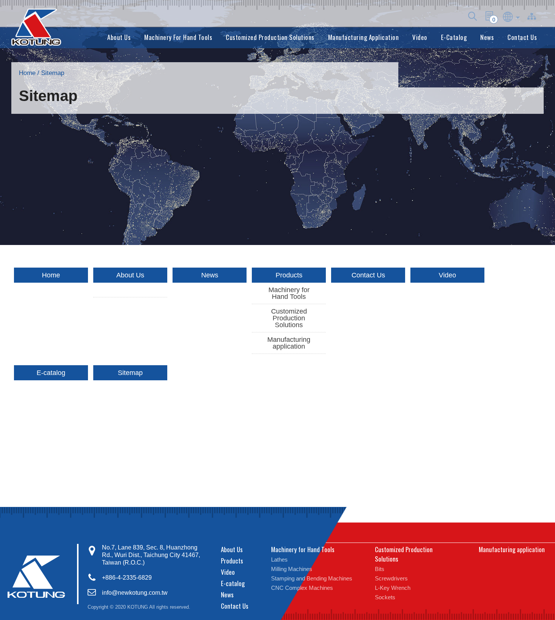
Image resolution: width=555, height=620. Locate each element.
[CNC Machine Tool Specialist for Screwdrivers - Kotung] (36, 27)
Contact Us (522, 37)
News (487, 37)
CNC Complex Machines (302, 588)
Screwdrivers (391, 578)
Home (27, 73)
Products (289, 275)
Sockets (385, 597)
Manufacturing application (363, 37)
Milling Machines (291, 569)
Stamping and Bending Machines (311, 578)
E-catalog (454, 37)
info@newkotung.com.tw (135, 592)
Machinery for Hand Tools (178, 37)
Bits (379, 569)
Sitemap (130, 373)
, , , (151, 555)
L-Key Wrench (392, 588)
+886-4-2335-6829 (127, 577)
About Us (119, 37)
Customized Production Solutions (270, 37)
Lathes (279, 559)
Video (419, 37)
